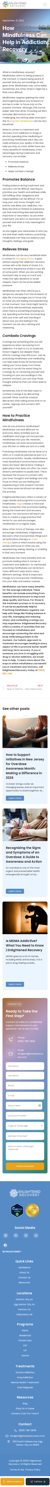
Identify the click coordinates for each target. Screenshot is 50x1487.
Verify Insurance (25, 1166)
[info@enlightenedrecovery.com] (11, 1054)
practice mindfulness (21, 121)
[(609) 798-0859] (11, 1039)
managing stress (24, 258)
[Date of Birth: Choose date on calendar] (39, 1105)
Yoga (19, 503)
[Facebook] (5, 1245)
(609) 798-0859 (26, 1041)
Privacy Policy (32, 1469)
